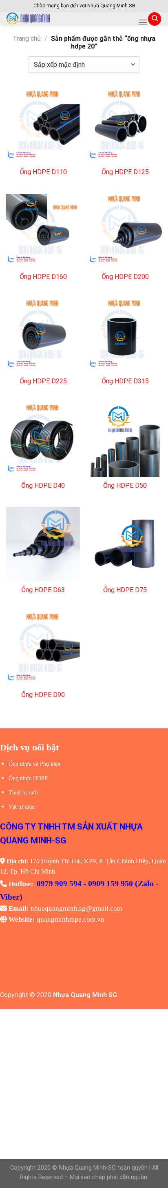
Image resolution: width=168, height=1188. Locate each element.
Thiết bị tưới (23, 793)
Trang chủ (27, 38)
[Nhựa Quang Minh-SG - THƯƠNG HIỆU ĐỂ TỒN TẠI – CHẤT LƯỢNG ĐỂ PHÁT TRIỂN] (69, 18)
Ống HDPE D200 (125, 277)
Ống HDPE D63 (43, 590)
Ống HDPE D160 (43, 277)
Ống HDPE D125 (125, 172)
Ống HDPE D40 (43, 485)
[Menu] (143, 22)
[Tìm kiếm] (154, 19)
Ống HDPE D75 (125, 590)
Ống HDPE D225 (43, 381)
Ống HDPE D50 (125, 485)
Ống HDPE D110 (43, 172)
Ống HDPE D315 (125, 381)
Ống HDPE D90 (43, 695)
